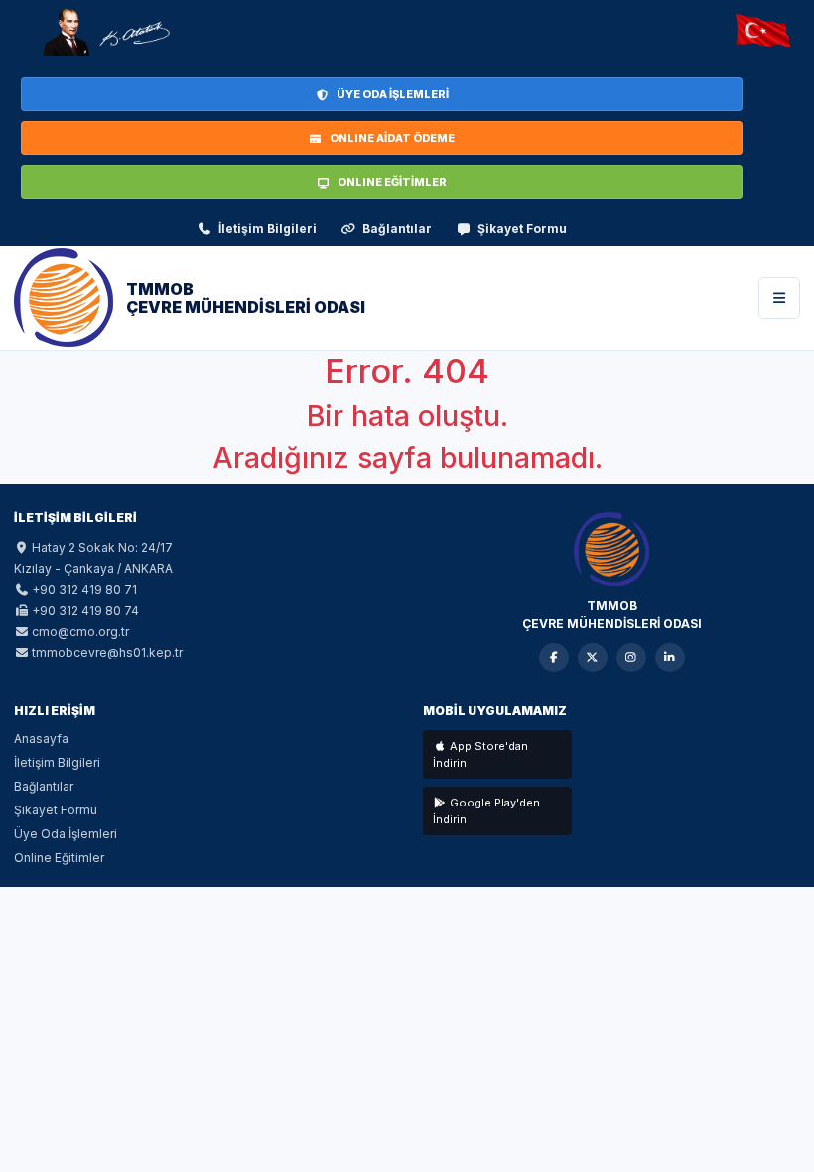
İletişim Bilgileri (267, 228)
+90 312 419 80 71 (84, 589)
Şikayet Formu (522, 228)
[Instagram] (631, 657)
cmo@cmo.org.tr (80, 631)
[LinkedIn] (670, 657)
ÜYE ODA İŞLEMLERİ (393, 94)
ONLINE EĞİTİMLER (392, 182)
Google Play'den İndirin (486, 811)
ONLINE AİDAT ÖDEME (392, 138)
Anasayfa (41, 738)
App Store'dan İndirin (480, 754)
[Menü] (779, 298)
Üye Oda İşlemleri (65, 833)
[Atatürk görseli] (105, 32)
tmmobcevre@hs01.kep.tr (107, 652)
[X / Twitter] (593, 657)
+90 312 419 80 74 (85, 610)
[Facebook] (554, 657)
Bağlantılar (397, 228)
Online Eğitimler (59, 857)
